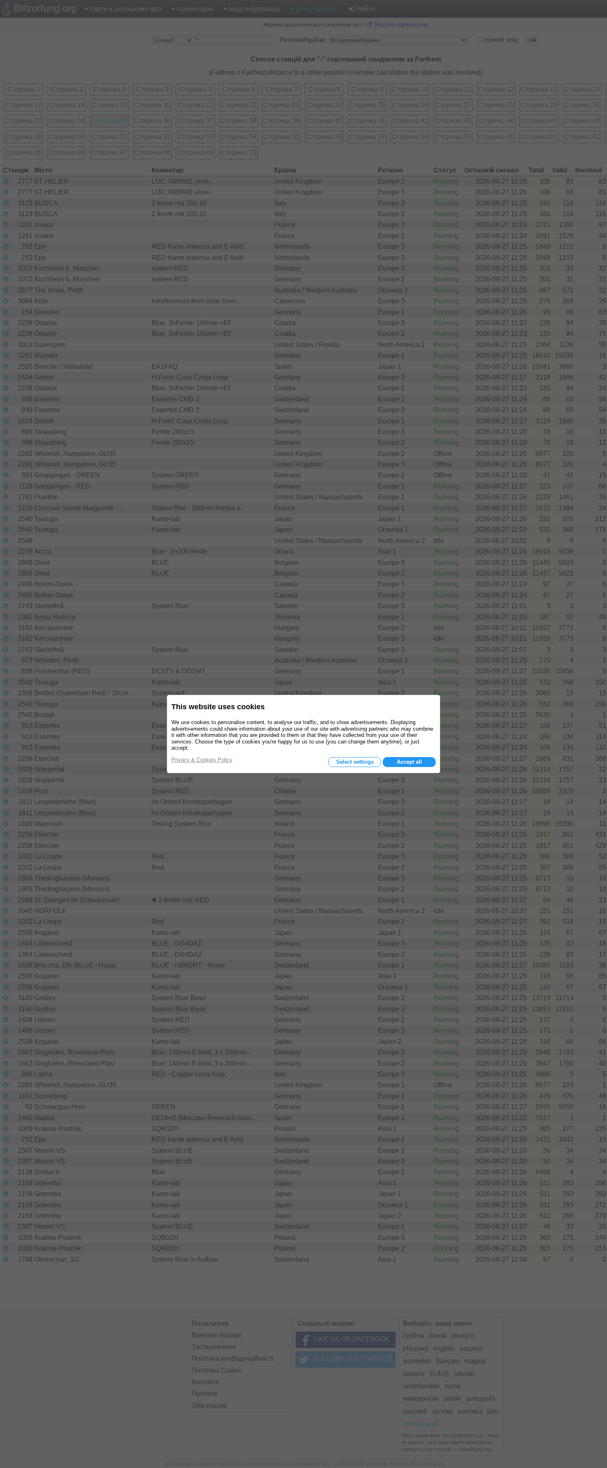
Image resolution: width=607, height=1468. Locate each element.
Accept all (409, 762)
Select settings (355, 762)
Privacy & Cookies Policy (201, 760)
